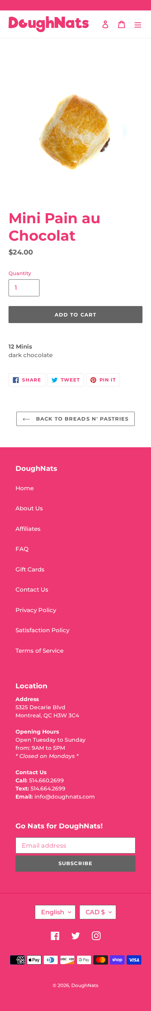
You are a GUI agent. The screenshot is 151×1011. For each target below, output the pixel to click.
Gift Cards (30, 569)
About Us (29, 508)
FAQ (22, 549)
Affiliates (28, 528)
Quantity (20, 273)
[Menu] (138, 24)
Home (24, 488)
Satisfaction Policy (42, 630)
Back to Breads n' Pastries (81, 419)
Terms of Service (39, 650)
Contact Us (31, 589)
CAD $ (95, 912)
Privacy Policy (35, 610)
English (52, 912)
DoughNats (84, 985)
